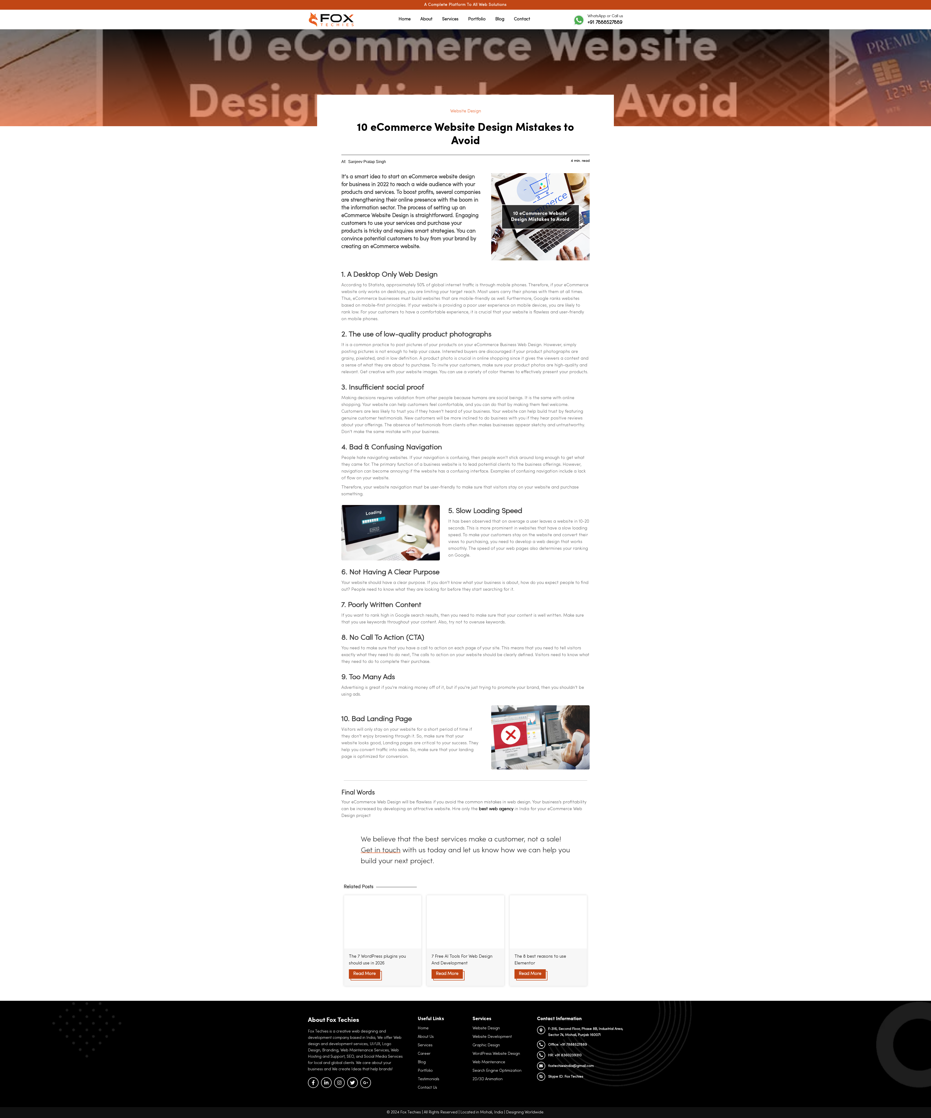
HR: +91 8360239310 (565, 1055)
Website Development (492, 1037)
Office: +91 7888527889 (567, 1044)
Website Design (465, 111)
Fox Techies (410, 1112)
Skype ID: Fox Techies (565, 1076)
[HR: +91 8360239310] (541, 1055)
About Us (426, 1037)
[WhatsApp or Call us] (578, 20)
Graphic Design (486, 1045)
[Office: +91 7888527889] (541, 1044)
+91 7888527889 (604, 22)
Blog (499, 19)
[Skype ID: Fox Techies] (541, 1076)
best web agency (496, 809)
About (426, 19)
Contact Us (427, 1088)
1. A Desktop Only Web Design (389, 274)
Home (405, 19)
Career (424, 1054)
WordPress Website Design (496, 1054)
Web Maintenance (489, 1062)
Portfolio (477, 19)
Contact (522, 19)
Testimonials (428, 1079)
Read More (364, 974)
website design (457, 176)
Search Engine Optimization (497, 1071)
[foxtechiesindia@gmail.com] (541, 1066)
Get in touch (381, 850)
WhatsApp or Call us (605, 16)
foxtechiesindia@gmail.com (571, 1066)
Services (450, 19)
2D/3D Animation (488, 1079)
